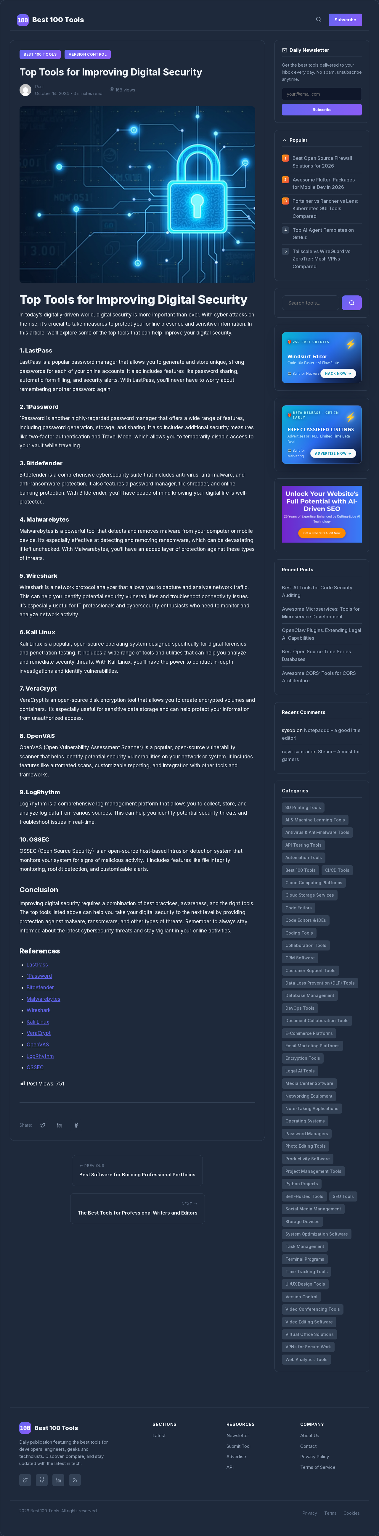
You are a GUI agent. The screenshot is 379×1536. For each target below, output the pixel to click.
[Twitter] (25, 1480)
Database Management (309, 995)
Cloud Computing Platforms (313, 882)
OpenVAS (38, 1045)
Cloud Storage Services (309, 895)
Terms (330, 1513)
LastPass (37, 965)
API (230, 1467)
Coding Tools (299, 932)
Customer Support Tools (310, 970)
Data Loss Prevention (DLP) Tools (320, 982)
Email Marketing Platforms (312, 1045)
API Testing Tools (303, 844)
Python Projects (301, 1183)
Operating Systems (305, 1120)
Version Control (88, 54)
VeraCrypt (39, 1033)
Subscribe (345, 19)
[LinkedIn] (58, 1480)
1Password (39, 976)
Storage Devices (302, 1221)
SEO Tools (343, 1196)
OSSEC (35, 1067)
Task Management (304, 1246)
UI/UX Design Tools (305, 1283)
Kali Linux (38, 1022)
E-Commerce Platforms (309, 1033)
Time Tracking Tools (306, 1271)
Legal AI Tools (300, 1070)
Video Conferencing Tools (312, 1309)
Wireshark (39, 1010)
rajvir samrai (295, 752)
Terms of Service (317, 1467)
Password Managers (306, 1133)
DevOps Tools (299, 1008)
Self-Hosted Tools (304, 1196)
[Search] (318, 20)
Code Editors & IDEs (305, 920)
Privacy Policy (314, 1456)
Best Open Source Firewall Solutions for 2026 (322, 162)
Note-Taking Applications (311, 1108)
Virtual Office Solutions (309, 1334)
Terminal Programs (304, 1259)
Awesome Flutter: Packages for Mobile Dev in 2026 (324, 183)
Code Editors (298, 907)
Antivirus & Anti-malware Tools (317, 832)
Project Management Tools (313, 1171)
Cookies (351, 1513)
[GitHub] (42, 1480)
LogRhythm (40, 1056)
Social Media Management (313, 1208)
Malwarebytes (43, 999)
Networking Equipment (309, 1095)
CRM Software (300, 957)
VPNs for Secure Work (308, 1346)
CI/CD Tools (337, 870)
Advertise (236, 1456)
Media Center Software (309, 1083)
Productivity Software (307, 1158)
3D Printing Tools (303, 807)
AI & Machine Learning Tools (315, 819)
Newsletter (238, 1435)
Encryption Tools (302, 1058)
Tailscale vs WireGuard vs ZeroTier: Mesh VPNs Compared (321, 258)
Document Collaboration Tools (317, 1020)
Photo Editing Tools (305, 1146)
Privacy (310, 1513)
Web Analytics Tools (306, 1359)
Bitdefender (40, 987)
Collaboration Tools (305, 945)
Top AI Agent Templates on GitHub (323, 234)
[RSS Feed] (75, 1480)
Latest (159, 1435)
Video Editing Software (309, 1321)
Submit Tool (238, 1446)
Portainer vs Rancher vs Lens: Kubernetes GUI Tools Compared (325, 208)
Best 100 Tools (40, 54)
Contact (308, 1446)
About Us (309, 1435)
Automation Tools (303, 857)
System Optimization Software (316, 1233)
